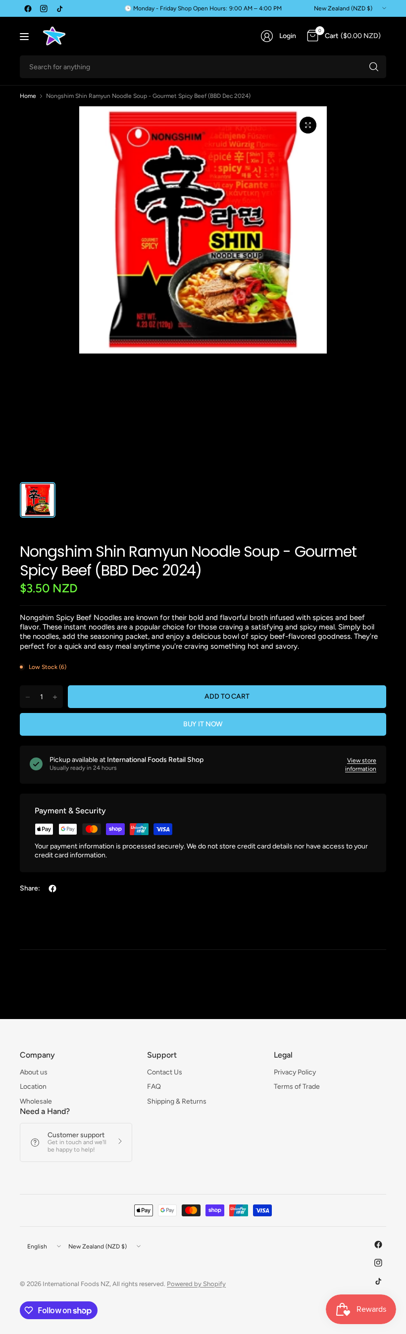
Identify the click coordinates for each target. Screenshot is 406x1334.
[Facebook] (28, 8)
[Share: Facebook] (52, 888)
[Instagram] (43, 8)
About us (34, 1072)
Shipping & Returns (176, 1101)
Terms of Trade (297, 1086)
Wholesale (36, 1101)
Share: (30, 888)
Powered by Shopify (196, 1284)
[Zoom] (308, 125)
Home (28, 96)
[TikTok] (59, 8)
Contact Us (164, 1072)
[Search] (373, 66)
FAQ (154, 1086)
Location (33, 1086)
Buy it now (203, 724)
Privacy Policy (295, 1072)
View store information (360, 764)
